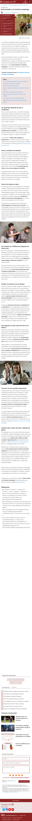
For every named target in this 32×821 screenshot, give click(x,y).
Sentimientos (25, 5)
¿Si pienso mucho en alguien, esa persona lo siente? (16, 691)
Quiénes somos (23, 815)
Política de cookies (15, 819)
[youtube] (9, 809)
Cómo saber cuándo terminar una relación (13, 699)
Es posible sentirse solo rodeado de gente (17, 442)
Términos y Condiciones (17, 817)
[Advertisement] (16, 602)
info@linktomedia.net (14, 792)
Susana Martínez (8, 12)
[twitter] (3, 809)
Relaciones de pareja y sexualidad (15, 5)
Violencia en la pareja (15, 683)
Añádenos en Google (25, 38)
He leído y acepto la (9, 781)
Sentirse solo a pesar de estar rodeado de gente (15, 101)
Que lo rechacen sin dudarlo (12, 84)
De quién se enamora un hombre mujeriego (15, 422)
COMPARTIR (25, 2)
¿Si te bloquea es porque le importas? (12, 696)
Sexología (21, 680)
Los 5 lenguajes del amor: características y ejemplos (16, 701)
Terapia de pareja (12, 680)
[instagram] (6, 809)
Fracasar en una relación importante (14, 98)
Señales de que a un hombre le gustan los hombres (22, 718)
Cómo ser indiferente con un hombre (23, 745)
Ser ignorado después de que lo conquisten (16, 81)
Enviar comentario (24, 781)
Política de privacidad (6, 819)
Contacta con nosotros (6, 817)
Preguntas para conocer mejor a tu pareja (13, 704)
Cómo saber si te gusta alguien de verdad (13, 694)
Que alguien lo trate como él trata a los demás (15, 95)
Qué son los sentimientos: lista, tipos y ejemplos (15, 709)
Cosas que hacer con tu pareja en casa (12, 706)
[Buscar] (30, 2)
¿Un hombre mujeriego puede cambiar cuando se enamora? (23, 727)
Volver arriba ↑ (16, 801)
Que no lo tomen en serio (12, 86)
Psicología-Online (4, 5)
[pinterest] (12, 809)
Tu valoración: (6, 778)
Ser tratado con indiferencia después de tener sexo (16, 89)
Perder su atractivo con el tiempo (13, 92)
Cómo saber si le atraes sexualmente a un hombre (23, 736)
